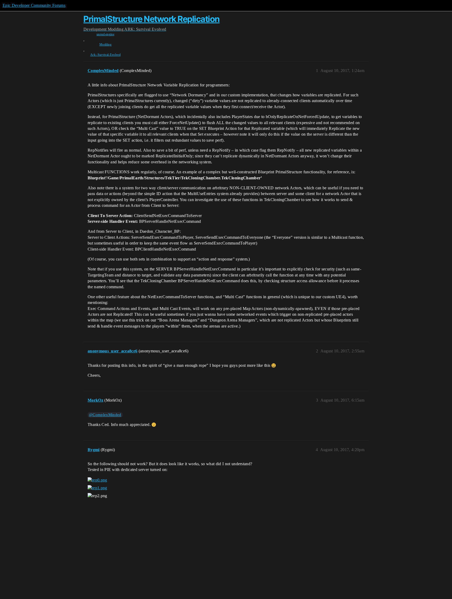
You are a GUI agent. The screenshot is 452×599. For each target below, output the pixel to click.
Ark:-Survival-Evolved (105, 55)
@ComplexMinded (105, 415)
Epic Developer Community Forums (34, 5)
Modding (105, 44)
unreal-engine (105, 34)
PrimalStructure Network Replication (151, 19)
